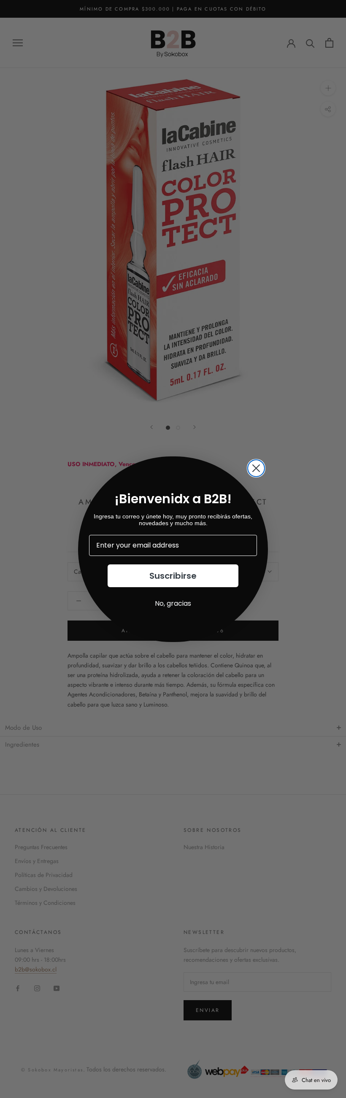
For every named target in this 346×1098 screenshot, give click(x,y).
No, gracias (173, 603)
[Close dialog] (256, 468)
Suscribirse (173, 576)
